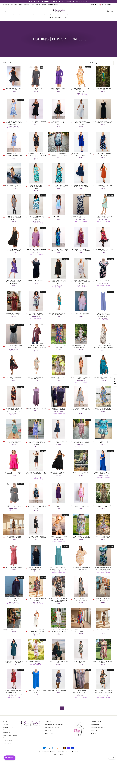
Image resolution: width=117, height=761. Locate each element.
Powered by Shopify (58, 754)
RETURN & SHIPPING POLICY (50, 5)
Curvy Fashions (54, 18)
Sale (66, 18)
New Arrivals (36, 15)
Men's (86, 15)
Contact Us (6, 738)
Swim (78, 15)
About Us (5, 725)
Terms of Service (7, 740)
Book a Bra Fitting (8, 727)
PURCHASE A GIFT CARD (10, 5)
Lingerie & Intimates (64, 15)
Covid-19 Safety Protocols (10, 735)
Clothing (48, 15)
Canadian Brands (20, 15)
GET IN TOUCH (36, 5)
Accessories (98, 15)
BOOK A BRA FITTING (24, 5)
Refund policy (7, 743)
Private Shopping (7, 730)
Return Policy (6, 732)
